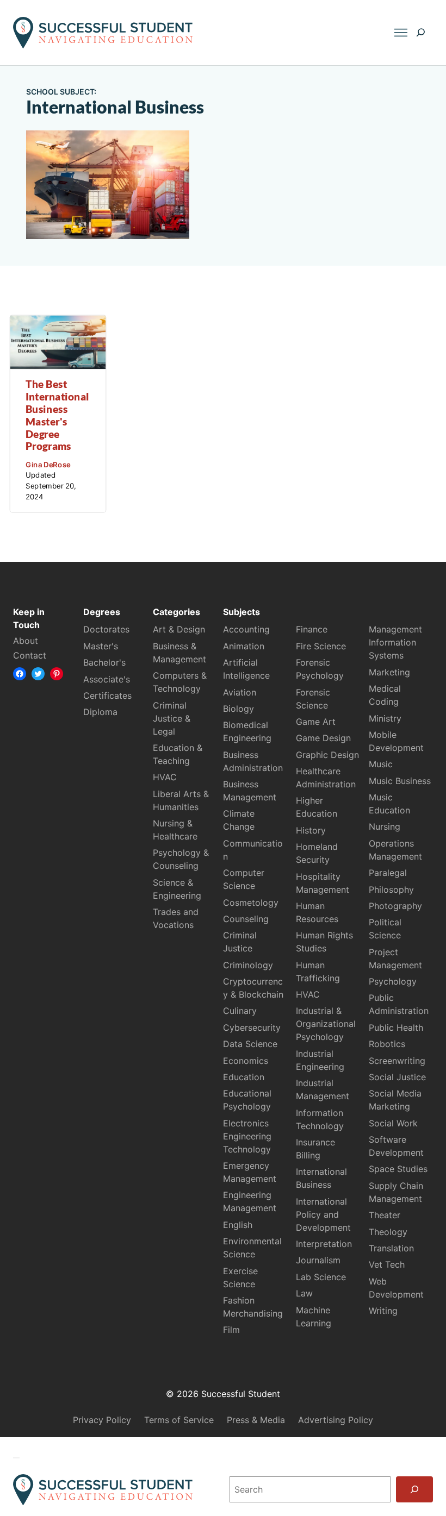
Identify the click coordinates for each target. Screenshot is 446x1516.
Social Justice (397, 1077)
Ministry (385, 718)
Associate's (106, 679)
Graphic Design (327, 754)
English (237, 1224)
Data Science (250, 1043)
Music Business (400, 780)
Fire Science (321, 646)
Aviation (239, 692)
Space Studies (398, 1168)
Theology (388, 1231)
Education (243, 1077)
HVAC (165, 777)
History (311, 830)
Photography (395, 905)
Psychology (393, 981)
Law (304, 1293)
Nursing (384, 826)
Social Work (393, 1123)
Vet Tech (387, 1264)
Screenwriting (397, 1060)
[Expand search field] (420, 32)
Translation (391, 1248)
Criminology (248, 965)
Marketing (389, 672)
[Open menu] (400, 32)
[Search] (414, 1489)
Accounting (246, 629)
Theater (384, 1215)
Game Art (316, 721)
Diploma (100, 711)
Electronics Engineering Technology (247, 1136)
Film (231, 1329)
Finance (311, 629)
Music (381, 764)
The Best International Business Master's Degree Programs (57, 415)
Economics (245, 1060)
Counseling (246, 918)
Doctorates (106, 629)
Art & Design (179, 629)
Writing (383, 1310)
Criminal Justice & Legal (171, 718)
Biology (238, 708)
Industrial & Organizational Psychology (326, 1023)
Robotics (387, 1043)
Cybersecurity (252, 1027)
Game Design (323, 737)
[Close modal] (16, 1457)
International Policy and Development (323, 1214)
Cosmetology (250, 902)
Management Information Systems (395, 642)
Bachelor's (104, 662)
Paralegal (388, 872)
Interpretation (324, 1243)
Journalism (318, 1260)
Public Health (396, 1027)
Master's (100, 646)
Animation (243, 646)
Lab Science (321, 1276)
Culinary (240, 1010)
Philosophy (391, 889)
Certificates (107, 695)
